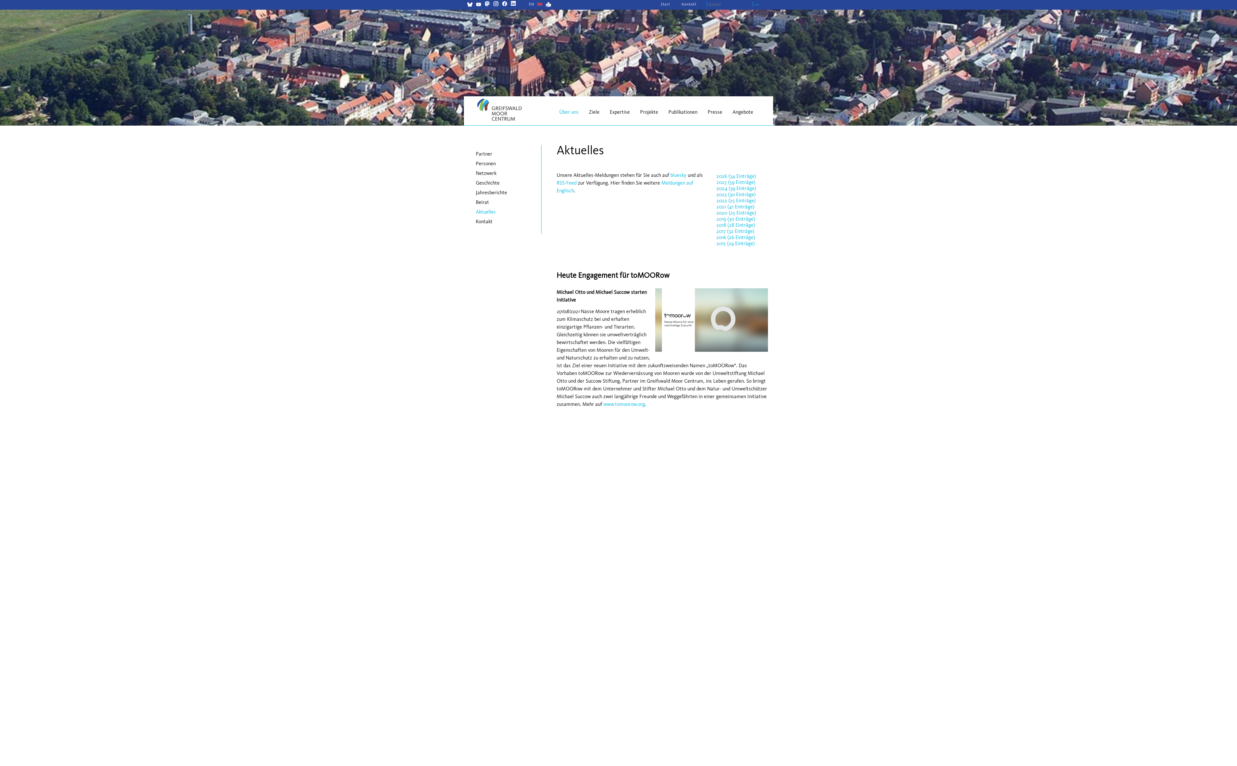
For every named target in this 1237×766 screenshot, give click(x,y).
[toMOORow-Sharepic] (710, 353)
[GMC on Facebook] (504, 4)
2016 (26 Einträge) (735, 237)
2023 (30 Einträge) (736, 194)
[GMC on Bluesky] (470, 5)
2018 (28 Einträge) (735, 225)
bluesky (678, 175)
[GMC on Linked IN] (513, 4)
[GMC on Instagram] (496, 4)
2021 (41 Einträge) (735, 207)
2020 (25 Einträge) (736, 213)
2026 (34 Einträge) (736, 176)
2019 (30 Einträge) (735, 219)
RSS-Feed (567, 183)
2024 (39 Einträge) (736, 188)
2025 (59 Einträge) (735, 182)
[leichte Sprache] (548, 5)
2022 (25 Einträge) (736, 200)
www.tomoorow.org (624, 404)
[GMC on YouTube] (478, 5)
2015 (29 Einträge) (735, 243)
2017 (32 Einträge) (735, 231)
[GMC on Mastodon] (487, 4)
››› (757, 4)
